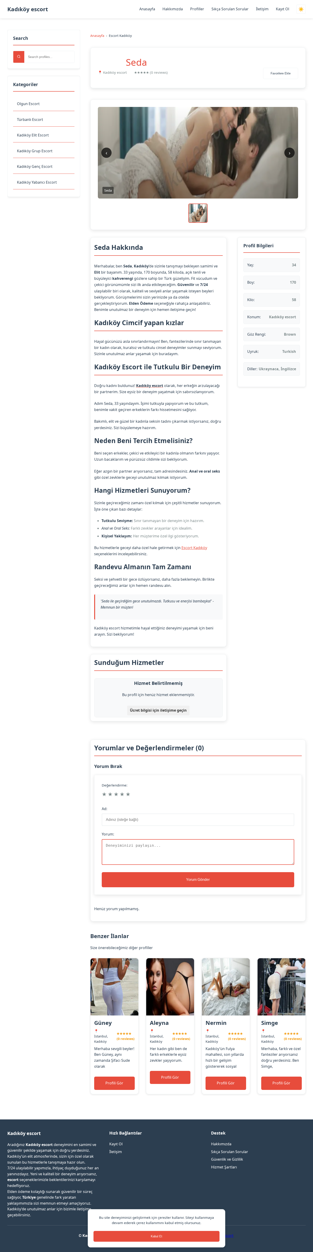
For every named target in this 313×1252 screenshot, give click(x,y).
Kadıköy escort (27, 9)
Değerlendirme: (114, 785)
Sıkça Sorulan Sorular (230, 8)
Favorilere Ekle (281, 73)
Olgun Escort (28, 103)
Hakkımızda (172, 8)
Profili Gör (114, 1083)
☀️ (301, 9)
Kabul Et (156, 1236)
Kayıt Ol (282, 8)
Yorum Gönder (198, 880)
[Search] (18, 57)
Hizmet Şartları (224, 1167)
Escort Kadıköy (194, 547)
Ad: (104, 808)
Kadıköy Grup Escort (34, 150)
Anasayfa (147, 8)
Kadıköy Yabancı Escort (37, 182)
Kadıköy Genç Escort (34, 166)
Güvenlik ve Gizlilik (227, 1159)
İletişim (262, 8)
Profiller (197, 8)
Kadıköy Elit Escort (33, 135)
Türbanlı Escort (30, 119)
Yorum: (108, 834)
